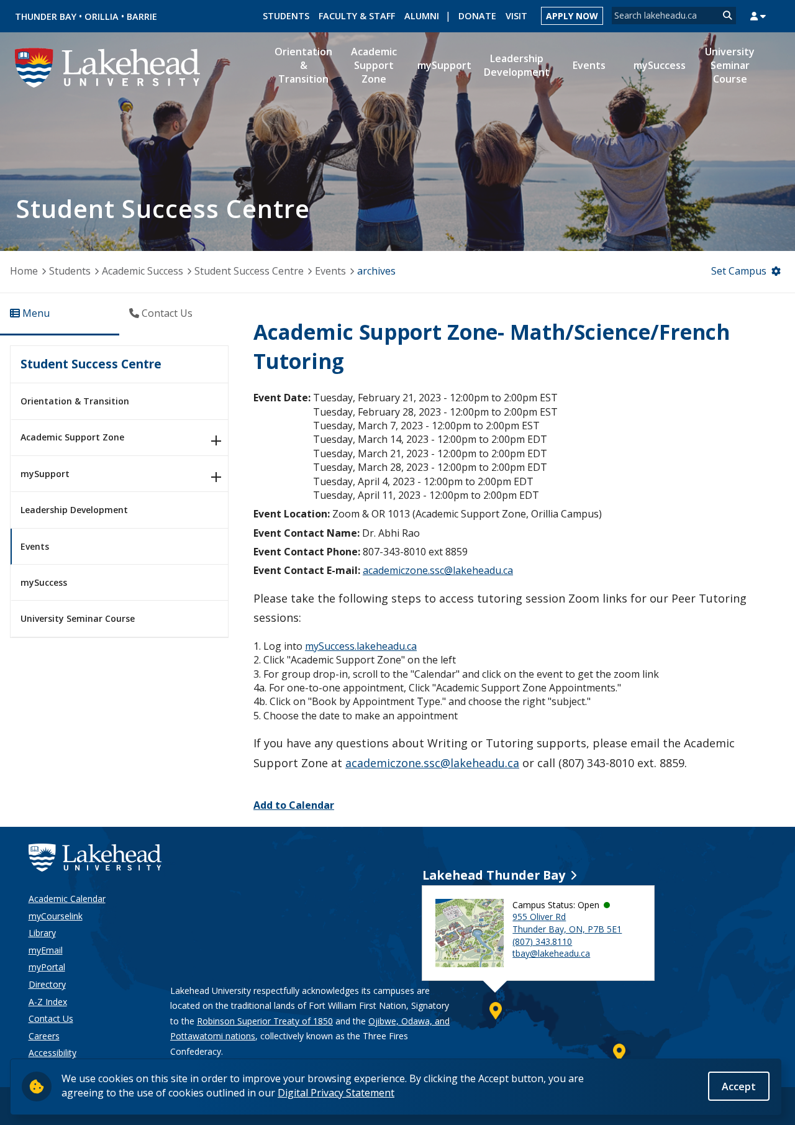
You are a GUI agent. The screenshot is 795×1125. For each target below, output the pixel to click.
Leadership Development (74, 510)
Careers (44, 1036)
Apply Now (572, 16)
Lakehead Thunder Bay (493, 875)
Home (24, 271)
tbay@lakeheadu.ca (551, 953)
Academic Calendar (67, 898)
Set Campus (738, 271)
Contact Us (51, 1018)
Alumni (421, 16)
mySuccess (43, 582)
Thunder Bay (45, 16)
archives (376, 271)
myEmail (46, 950)
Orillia (101, 16)
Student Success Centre (249, 271)
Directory (47, 984)
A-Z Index (48, 1002)
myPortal (47, 967)
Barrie (142, 16)
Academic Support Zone (72, 437)
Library (42, 933)
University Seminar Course (77, 618)
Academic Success (142, 271)
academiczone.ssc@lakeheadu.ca (438, 570)
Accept (739, 1086)
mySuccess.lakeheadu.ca (361, 646)
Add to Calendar (293, 805)
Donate (477, 16)
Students (286, 16)
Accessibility (52, 1053)
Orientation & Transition (74, 401)
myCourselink (56, 916)
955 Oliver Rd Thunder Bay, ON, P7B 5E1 (567, 923)
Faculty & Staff (357, 16)
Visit (516, 16)
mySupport (45, 474)
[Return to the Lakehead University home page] (108, 66)
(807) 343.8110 (542, 941)
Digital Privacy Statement (336, 1092)
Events (330, 271)
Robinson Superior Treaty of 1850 (265, 1021)
